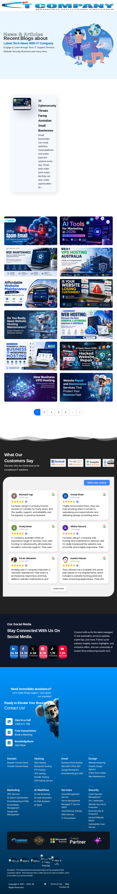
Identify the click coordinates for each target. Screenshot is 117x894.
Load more (58, 588)
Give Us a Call (23, 720)
